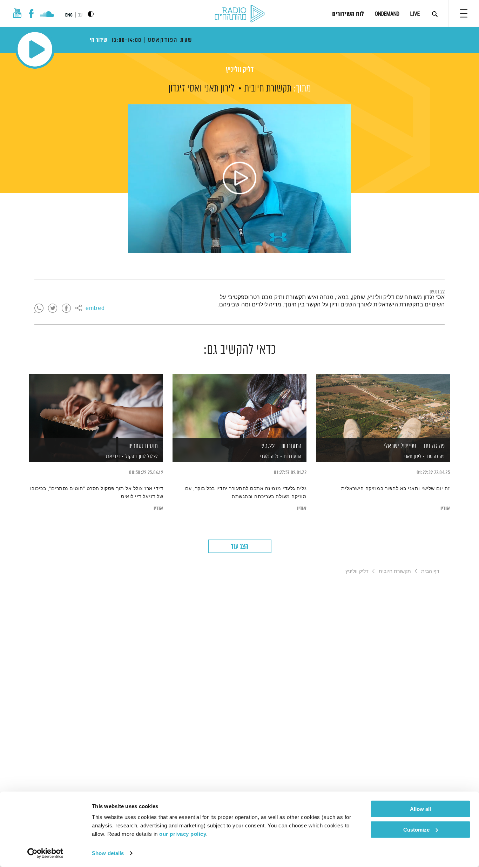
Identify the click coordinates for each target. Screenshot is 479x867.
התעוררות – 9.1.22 (282, 446)
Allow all (420, 809)
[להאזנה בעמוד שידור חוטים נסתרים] (96, 406)
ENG (69, 15)
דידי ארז (112, 457)
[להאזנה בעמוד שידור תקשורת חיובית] (239, 178)
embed (95, 308)
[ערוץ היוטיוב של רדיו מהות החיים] (17, 13)
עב (80, 15)
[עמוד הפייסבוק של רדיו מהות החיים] (31, 13)
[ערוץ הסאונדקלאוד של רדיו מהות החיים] (47, 15)
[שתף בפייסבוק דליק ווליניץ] (66, 308)
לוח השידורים (348, 14)
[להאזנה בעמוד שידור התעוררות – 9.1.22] (239, 406)
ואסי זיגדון (184, 88)
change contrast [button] (91, 14)
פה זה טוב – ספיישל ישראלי (414, 446)
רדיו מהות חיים (239, 14)
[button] (463, 13)
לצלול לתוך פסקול (142, 457)
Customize (416, 829)
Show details (108, 853)
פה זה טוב (435, 457)
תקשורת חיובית (267, 88)
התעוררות (293, 457)
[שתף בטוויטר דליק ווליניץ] (52, 308)
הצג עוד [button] (239, 547)
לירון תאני (219, 88)
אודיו (445, 508)
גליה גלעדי (269, 457)
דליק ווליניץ (240, 70)
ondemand (387, 14)
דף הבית (430, 571)
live (415, 14)
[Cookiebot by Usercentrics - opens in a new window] (45, 853)
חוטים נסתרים (143, 446)
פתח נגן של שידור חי (34, 49)
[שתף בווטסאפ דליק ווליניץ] (38, 308)
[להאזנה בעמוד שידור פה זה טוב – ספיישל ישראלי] (383, 406)
